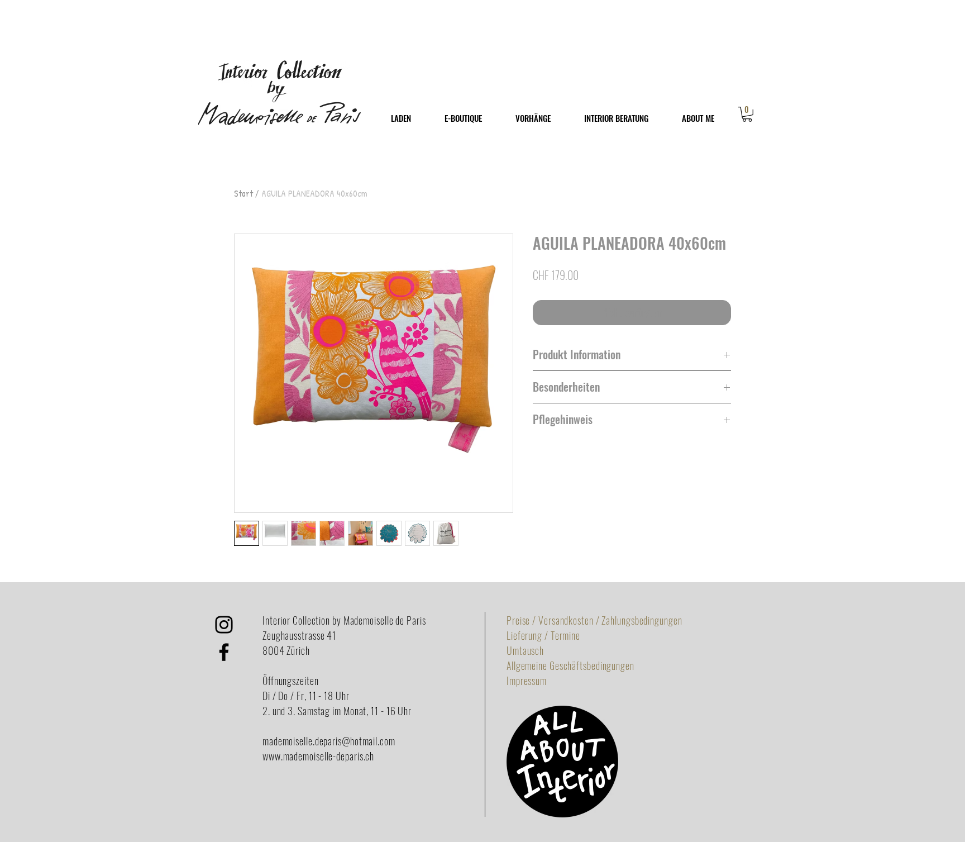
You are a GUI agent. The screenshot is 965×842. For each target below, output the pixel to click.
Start (243, 193)
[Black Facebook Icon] (224, 652)
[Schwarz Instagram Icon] (224, 624)
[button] (747, 114)
